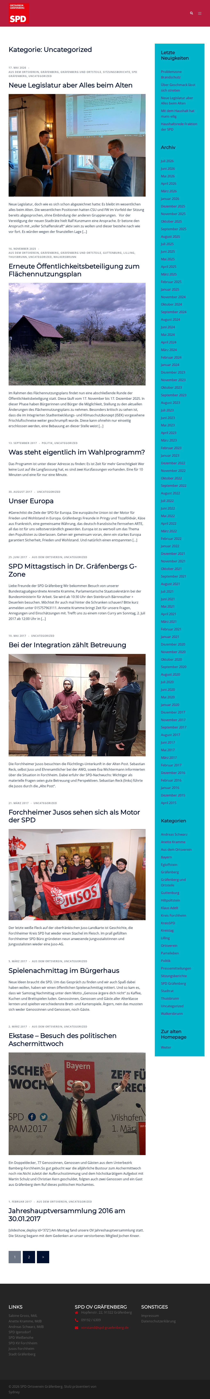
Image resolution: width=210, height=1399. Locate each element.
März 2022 (169, 531)
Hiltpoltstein (170, 900)
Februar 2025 (171, 282)
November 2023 (173, 380)
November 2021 (173, 561)
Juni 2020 (168, 689)
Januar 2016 (170, 787)
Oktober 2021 (171, 568)
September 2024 (173, 312)
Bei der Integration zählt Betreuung (67, 645)
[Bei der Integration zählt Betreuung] (77, 704)
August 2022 (170, 493)
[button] (191, 13)
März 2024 (169, 350)
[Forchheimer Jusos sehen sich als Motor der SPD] (77, 874)
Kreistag (167, 930)
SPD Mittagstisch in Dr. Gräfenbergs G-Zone (73, 570)
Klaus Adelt (169, 908)
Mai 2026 (168, 176)
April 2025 (168, 266)
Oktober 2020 (171, 659)
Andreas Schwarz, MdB (26, 1326)
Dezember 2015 (173, 795)
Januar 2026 (170, 198)
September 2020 (173, 667)
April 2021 (168, 614)
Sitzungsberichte (116, 72)
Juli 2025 (167, 244)
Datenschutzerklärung (158, 1321)
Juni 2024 (168, 327)
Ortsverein (169, 945)
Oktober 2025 (171, 221)
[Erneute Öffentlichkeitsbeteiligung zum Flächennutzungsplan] (77, 334)
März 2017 (169, 757)
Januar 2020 (170, 704)
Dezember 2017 (173, 712)
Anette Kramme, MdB (25, 1321)
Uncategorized (40, 76)
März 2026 (169, 191)
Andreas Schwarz (174, 834)
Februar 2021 (171, 629)
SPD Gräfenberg (173, 983)
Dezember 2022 (173, 463)
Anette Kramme (173, 842)
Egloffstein (169, 864)
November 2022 (173, 470)
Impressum (150, 1315)
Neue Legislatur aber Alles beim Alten (71, 85)
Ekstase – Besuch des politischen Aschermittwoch (63, 1039)
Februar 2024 (171, 357)
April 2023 (168, 432)
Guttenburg (112, 253)
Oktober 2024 (171, 304)
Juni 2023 (168, 418)
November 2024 (173, 297)
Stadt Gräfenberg (22, 1354)
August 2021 (170, 584)
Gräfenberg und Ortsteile (80, 72)
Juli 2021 (167, 591)
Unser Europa (31, 501)
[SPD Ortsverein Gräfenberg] (19, 13)
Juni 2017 (168, 742)
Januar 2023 (170, 455)
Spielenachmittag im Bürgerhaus (64, 970)
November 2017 (173, 720)
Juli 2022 (167, 500)
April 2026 (168, 183)
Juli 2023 (167, 410)
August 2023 (170, 402)
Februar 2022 (171, 538)
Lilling (129, 253)
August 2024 (170, 319)
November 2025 (173, 214)
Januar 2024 (170, 364)
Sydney (14, 1392)
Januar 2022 (170, 546)
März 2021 (169, 621)
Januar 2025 (170, 289)
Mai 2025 (168, 259)
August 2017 (170, 735)
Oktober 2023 (171, 387)
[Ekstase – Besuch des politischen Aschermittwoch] (77, 1103)
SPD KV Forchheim (23, 1343)
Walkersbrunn (65, 257)
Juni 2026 (168, 168)
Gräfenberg (50, 72)
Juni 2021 (168, 599)
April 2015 (168, 803)
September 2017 (173, 727)
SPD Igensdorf (20, 1332)
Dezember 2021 (173, 553)
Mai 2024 (168, 334)
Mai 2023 (168, 425)
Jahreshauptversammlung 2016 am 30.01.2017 (67, 1214)
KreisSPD (168, 923)
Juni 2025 (168, 251)
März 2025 (169, 274)
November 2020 (173, 652)
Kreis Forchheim (173, 915)
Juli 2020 (167, 682)
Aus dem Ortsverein (24, 72)
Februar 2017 (171, 765)
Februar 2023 (171, 448)
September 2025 (173, 229)
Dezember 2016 (173, 772)
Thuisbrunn (18, 257)
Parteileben (170, 953)
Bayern (166, 857)
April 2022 (168, 523)
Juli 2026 (167, 161)
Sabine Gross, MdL (23, 1315)
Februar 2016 (171, 780)
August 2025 (170, 236)
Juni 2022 (168, 508)
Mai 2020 (168, 697)
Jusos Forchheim (21, 1348)
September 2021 (173, 576)
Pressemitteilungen (176, 968)
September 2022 (173, 485)
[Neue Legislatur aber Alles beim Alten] (77, 145)
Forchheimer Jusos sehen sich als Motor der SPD (74, 816)
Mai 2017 (168, 750)
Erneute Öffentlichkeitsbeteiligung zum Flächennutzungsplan (74, 270)
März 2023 (169, 440)
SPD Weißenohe (21, 1337)
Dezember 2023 (173, 372)
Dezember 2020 (173, 644)
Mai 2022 (168, 516)
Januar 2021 (170, 636)
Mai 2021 (168, 606)
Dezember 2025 (173, 206)
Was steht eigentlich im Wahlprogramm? (77, 452)
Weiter (166, 1047)
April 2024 (168, 342)
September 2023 (173, 395)
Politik (47, 443)
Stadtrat (167, 991)
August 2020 (170, 674)
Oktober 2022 (171, 478)
